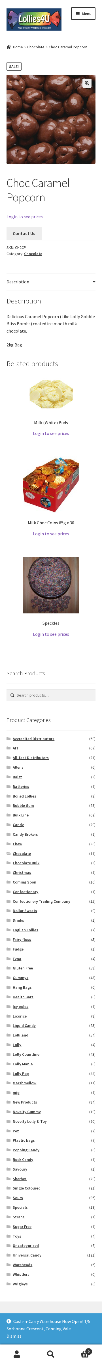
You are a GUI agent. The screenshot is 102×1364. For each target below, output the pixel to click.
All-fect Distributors (31, 757)
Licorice (20, 1016)
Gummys (20, 977)
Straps (19, 1216)
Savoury (20, 1169)
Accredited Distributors (33, 738)
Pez (16, 1131)
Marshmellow (24, 1082)
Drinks (18, 920)
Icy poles (20, 1006)
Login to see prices (25, 216)
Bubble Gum (23, 805)
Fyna (17, 958)
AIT (16, 748)
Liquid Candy (24, 1025)
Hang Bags (22, 987)
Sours (18, 1197)
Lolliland (20, 1035)
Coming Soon (24, 882)
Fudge (18, 949)
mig (16, 1092)
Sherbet (20, 1178)
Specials (20, 1207)
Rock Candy (23, 1159)
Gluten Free (23, 968)
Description (18, 282)
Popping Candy (26, 1149)
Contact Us (24, 233)
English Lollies (25, 929)
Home (18, 46)
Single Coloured (27, 1188)
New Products (25, 1102)
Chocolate (35, 46)
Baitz (17, 776)
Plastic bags (24, 1140)
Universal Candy (27, 1255)
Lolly (17, 1044)
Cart (79, 1349)
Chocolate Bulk (26, 862)
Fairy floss (22, 939)
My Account (17, 1354)
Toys (17, 1236)
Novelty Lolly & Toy (30, 1121)
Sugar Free (22, 1226)
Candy (18, 824)
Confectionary (25, 891)
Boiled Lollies (24, 796)
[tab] (51, 282)
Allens (18, 767)
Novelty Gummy (27, 1111)
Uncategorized (26, 1245)
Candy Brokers (25, 834)
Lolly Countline (26, 1054)
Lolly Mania (23, 1063)
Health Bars (23, 996)
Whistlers (21, 1274)
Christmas (22, 872)
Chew (17, 843)
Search (51, 1354)
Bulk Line (21, 815)
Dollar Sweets (25, 910)
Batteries (21, 786)
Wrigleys (20, 1284)
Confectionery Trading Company (41, 901)
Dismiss (14, 1336)
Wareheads (22, 1264)
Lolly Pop (21, 1073)
